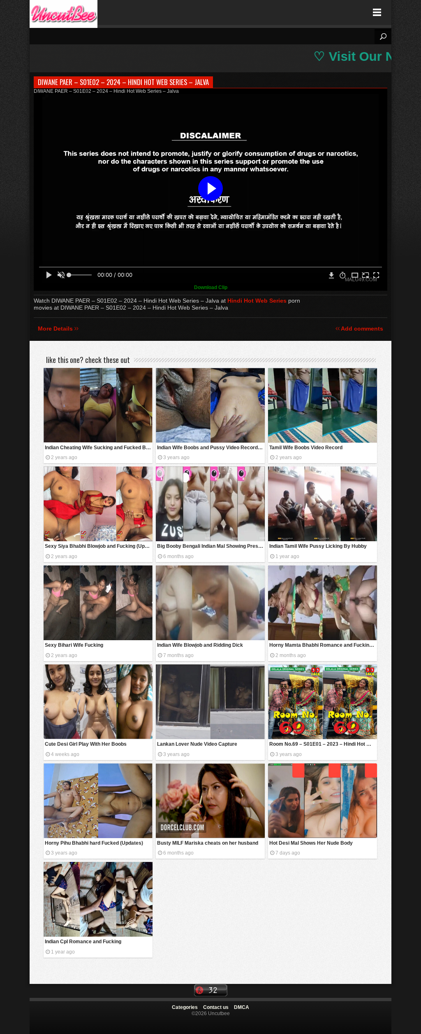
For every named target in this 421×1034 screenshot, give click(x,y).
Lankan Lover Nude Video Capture (197, 744)
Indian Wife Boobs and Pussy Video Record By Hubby (211, 447)
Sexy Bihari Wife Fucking (74, 645)
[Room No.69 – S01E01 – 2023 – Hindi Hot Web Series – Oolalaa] (322, 701)
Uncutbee (63, 12)
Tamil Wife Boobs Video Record (305, 447)
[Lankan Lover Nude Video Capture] (210, 701)
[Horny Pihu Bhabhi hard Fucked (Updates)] (98, 800)
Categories (185, 1007)
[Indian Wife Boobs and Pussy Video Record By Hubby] (210, 405)
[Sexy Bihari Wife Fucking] (98, 602)
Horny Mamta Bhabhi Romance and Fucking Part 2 (323, 645)
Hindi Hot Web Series (257, 300)
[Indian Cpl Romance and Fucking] (98, 899)
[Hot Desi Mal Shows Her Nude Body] (322, 800)
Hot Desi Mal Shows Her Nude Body (311, 843)
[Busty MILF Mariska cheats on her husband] (210, 800)
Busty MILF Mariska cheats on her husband (207, 843)
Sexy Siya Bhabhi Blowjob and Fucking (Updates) (99, 546)
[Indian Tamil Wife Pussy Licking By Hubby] (322, 503)
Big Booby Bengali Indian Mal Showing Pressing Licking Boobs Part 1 (211, 546)
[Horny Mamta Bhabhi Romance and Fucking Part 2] (322, 602)
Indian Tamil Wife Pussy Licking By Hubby (318, 546)
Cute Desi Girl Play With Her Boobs (86, 744)
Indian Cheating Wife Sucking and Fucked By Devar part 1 (99, 447)
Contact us (216, 1007)
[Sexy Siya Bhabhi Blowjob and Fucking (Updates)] (98, 503)
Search (383, 36)
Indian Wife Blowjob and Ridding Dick (200, 645)
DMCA (241, 1007)
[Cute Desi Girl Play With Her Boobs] (98, 701)
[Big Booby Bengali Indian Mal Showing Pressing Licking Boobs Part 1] (210, 503)
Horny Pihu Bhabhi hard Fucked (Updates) (94, 843)
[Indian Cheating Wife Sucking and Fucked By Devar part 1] (98, 405)
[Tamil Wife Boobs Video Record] (322, 405)
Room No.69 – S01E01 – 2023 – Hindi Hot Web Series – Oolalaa (323, 744)
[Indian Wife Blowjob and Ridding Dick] (210, 602)
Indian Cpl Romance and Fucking (83, 941)
